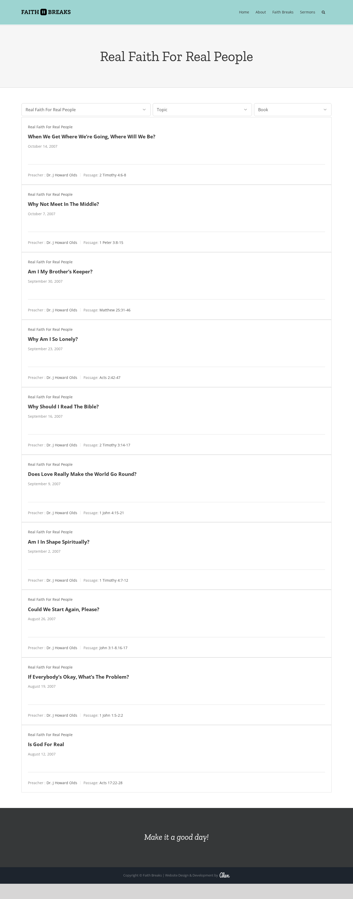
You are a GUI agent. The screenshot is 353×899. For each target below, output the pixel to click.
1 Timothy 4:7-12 (113, 580)
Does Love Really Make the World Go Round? (82, 474)
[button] (323, 12)
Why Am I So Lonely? (53, 339)
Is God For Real (46, 744)
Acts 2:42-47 (109, 377)
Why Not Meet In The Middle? (63, 204)
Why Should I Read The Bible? (63, 406)
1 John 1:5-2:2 (111, 715)
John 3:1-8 (108, 647)
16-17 (122, 647)
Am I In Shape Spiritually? (58, 541)
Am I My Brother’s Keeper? (60, 271)
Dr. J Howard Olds (62, 175)
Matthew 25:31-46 (115, 310)
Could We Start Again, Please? (63, 609)
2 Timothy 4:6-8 (112, 175)
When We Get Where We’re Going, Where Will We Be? (91, 136)
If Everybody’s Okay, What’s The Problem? (78, 676)
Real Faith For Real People (50, 126)
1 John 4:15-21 (111, 512)
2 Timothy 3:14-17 (114, 445)
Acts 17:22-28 (110, 782)
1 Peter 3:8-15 (111, 242)
